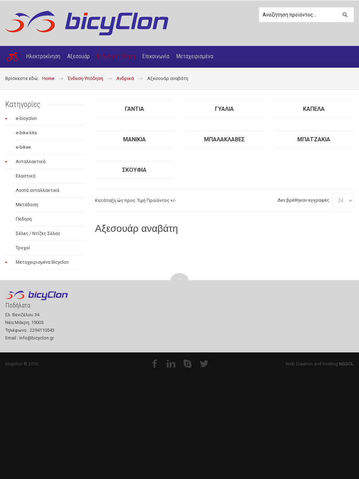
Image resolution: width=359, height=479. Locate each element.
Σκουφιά (134, 170)
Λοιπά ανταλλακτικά (37, 190)
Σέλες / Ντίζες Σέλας (38, 233)
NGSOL (346, 363)
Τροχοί (23, 247)
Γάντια (134, 109)
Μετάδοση (27, 204)
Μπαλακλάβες (224, 139)
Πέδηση (24, 219)
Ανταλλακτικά (31, 161)
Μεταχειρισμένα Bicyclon (42, 262)
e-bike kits (26, 132)
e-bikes (23, 147)
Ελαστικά (25, 175)
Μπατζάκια (313, 139)
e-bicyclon (26, 118)
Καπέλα (314, 109)
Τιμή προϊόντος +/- (156, 200)
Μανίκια (134, 139)
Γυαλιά (224, 109)
